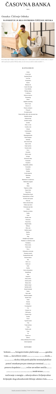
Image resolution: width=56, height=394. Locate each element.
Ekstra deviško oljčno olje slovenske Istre (28, 114)
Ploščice (28, 232)
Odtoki (28, 209)
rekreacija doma (23, 367)
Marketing (28, 175)
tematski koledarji (29, 371)
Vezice (28, 318)
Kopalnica (28, 162)
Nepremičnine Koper (28, 194)
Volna (28, 327)
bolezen (7, 352)
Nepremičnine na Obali (28, 196)
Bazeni (28, 82)
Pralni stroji (28, 247)
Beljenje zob (28, 84)
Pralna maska (28, 244)
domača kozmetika (42, 352)
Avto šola (28, 78)
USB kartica (28, 312)
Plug (28, 236)
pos (21, 363)
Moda (28, 186)
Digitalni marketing (28, 101)
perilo (27, 359)
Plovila (28, 234)
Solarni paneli (28, 280)
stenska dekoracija (17, 371)
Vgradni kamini (28, 320)
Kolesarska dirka (28, 158)
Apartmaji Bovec (28, 76)
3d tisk (28, 72)
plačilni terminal (37, 359)
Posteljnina (28, 242)
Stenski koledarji (28, 289)
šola (45, 379)
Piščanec (28, 226)
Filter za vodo (28, 124)
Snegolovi (28, 276)
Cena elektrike (28, 89)
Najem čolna (28, 190)
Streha (28, 291)
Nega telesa (28, 192)
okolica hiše (19, 359)
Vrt (28, 333)
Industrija (28, 139)
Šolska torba (28, 282)
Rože (28, 266)
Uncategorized (28, 306)
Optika (28, 213)
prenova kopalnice (12, 367)
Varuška (28, 316)
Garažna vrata (28, 127)
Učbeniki (28, 304)
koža (42, 356)
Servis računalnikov (28, 270)
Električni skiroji (28, 116)
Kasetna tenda (28, 148)
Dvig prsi (28, 110)
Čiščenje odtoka (28, 91)
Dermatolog (28, 97)
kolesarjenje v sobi (38, 356)
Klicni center (28, 154)
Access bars (28, 74)
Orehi (28, 215)
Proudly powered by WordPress (19, 390)
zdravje (28, 375)
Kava (28, 150)
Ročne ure (28, 263)
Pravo (28, 249)
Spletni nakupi (28, 285)
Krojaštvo (28, 169)
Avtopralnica (28, 80)
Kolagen (28, 156)
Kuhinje (28, 171)
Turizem (28, 301)
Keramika (28, 152)
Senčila (28, 268)
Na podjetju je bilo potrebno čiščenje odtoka (28, 20)
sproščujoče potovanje (10, 371)
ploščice (47, 359)
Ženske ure (28, 335)
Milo (28, 183)
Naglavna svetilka (28, 188)
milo (44, 356)
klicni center (21, 356)
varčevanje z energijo (14, 375)
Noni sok (28, 200)
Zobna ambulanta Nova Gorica (28, 339)
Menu (28, 9)
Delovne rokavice (28, 95)
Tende (28, 299)
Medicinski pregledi (28, 181)
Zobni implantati (28, 341)
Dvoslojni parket (28, 112)
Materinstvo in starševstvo (28, 179)
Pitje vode (28, 228)
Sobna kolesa (28, 278)
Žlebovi (28, 337)
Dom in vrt (28, 105)
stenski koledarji (23, 371)
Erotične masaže (28, 120)
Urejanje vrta (28, 310)
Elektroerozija (28, 118)
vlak (24, 375)
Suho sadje (28, 293)
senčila (44, 367)
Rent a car (28, 261)
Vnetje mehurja (28, 325)
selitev (37, 367)
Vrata (28, 331)
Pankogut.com (40, 390)
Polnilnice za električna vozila (28, 240)
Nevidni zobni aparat (28, 198)
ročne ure (30, 367)
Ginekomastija (28, 131)
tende (35, 371)
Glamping (28, 133)
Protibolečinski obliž (28, 255)
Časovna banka (28, 4)
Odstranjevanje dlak (28, 207)
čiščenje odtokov (35, 379)
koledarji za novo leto (30, 356)
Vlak (28, 322)
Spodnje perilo (28, 287)
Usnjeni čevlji (28, 314)
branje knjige (13, 352)
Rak (28, 259)
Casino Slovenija (28, 87)
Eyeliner (28, 122)
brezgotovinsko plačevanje (27, 352)
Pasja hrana (28, 221)
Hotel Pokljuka (28, 137)
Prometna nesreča (28, 253)
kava (14, 356)
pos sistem (28, 363)
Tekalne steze (28, 297)
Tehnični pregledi (28, 295)
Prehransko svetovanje (28, 251)
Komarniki (28, 160)
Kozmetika (28, 167)
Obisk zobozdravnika (28, 202)
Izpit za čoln (28, 143)
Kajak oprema (28, 145)
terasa (40, 371)
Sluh (28, 274)
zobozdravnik (22, 379)
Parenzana (28, 219)
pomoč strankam (13, 363)
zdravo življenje (39, 375)
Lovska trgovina (28, 173)
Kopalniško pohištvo (28, 164)
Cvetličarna (28, 93)
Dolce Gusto (28, 103)
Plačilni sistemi (28, 230)
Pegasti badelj (28, 223)
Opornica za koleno (28, 211)
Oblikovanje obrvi (28, 204)
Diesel (28, 99)
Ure (28, 308)
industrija (10, 356)
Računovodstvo (28, 257)
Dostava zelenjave (28, 108)
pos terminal (38, 363)
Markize (28, 177)
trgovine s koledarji (46, 371)
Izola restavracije (28, 141)
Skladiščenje (28, 272)
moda (47, 356)
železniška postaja (50, 379)
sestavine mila (49, 367)
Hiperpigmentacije (28, 135)
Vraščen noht (28, 329)
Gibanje (28, 129)
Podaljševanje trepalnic (28, 238)
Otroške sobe (28, 217)
